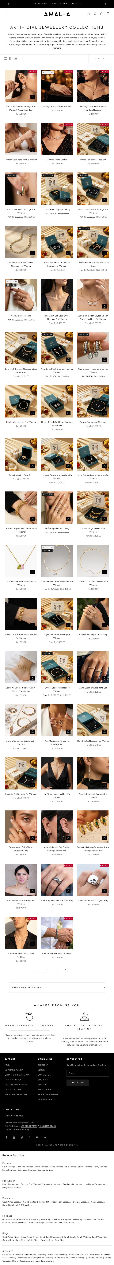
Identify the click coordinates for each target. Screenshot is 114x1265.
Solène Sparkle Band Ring (57, 528)
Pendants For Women (73, 1184)
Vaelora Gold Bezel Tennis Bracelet (21, 159)
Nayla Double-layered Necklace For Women (93, 477)
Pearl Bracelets (64, 1201)
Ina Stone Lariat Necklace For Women (57, 796)
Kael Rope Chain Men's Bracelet (57, 953)
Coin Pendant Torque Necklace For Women (57, 583)
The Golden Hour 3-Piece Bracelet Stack (93, 264)
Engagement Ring (59, 1237)
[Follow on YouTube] (37, 1137)
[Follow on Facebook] (6, 1137)
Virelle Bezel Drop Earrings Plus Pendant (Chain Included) (21, 108)
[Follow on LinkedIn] (44, 1137)
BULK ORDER (44, 1089)
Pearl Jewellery (96, 1254)
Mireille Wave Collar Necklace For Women (93, 583)
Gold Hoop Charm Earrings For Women (21, 902)
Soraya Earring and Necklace (93, 422)
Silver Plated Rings (29, 1237)
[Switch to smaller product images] (11, 58)
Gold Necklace (8, 1219)
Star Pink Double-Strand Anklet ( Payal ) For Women (21, 689)
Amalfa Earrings (78, 1257)
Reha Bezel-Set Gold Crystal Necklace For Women (57, 317)
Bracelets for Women (51, 1184)
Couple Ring (75, 1237)
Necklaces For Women (95, 1184)
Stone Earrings (9, 1170)
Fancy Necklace (50, 1222)
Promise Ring (47, 1240)
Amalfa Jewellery (61, 1257)
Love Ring (20, 1240)
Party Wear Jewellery (57, 1254)
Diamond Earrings (25, 1166)
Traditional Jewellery (27, 1257)
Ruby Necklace (42, 1219)
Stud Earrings (71, 1166)
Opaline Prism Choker (57, 159)
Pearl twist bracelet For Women (21, 422)
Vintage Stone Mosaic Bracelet (57, 106)
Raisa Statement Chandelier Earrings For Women (57, 264)
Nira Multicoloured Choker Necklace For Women (21, 264)
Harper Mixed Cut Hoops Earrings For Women (57, 424)
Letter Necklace (35, 1222)
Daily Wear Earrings (27, 1170)
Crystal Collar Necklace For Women (57, 689)
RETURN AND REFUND (16, 1084)
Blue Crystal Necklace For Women (93, 741)
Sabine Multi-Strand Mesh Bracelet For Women (21, 636)
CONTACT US (44, 1074)
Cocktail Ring (8, 1240)
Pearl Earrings (85, 1166)
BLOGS (41, 1070)
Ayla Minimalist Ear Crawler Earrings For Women (57, 849)
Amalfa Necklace (95, 1257)
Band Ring (45, 1237)
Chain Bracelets (98, 1201)
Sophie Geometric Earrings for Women (93, 796)
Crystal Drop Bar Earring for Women (57, 636)
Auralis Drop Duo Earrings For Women (21, 211)
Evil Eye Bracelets (81, 1201)
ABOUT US (43, 1065)
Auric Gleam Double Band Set (93, 687)
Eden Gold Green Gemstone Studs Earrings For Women (93, 849)
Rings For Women (10, 1184)
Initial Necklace (19, 1222)
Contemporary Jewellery (13, 1254)
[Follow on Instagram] (13, 1137)
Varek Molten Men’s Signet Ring (93, 900)
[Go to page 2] (74, 969)
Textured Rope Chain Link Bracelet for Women (21, 530)
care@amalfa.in (25, 1122)
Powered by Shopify (66, 1145)
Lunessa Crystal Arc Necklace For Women (57, 477)
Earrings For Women (30, 1184)
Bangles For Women (11, 1187)
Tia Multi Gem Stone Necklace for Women (20, 583)
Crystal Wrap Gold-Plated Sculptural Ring (21, 849)
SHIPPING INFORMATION (17, 1074)
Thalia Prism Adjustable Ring (57, 209)
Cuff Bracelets (25, 1205)
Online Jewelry (45, 1257)
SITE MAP (42, 1084)
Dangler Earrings (45, 1170)
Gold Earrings (8, 1166)
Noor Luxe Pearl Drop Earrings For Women (57, 371)
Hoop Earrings (56, 1166)
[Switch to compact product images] (16, 58)
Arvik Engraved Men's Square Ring (57, 900)
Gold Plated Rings (10, 1237)
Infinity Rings (33, 1240)
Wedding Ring (89, 1237)
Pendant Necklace (25, 1219)
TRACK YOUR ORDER (48, 1094)
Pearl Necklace (74, 1219)
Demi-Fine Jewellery (45, 1261)
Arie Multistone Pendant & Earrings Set (57, 743)
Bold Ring (59, 1240)
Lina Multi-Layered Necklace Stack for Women (21, 371)
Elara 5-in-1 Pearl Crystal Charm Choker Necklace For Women (93, 317)
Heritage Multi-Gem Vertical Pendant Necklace (93, 108)
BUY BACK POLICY (14, 1070)
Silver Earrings (41, 1166)
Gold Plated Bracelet (11, 1201)
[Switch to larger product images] (5, 58)
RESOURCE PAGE (46, 1099)
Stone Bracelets (9, 1205)
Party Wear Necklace (78, 1254)
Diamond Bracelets (47, 1201)
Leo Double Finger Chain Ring (93, 634)
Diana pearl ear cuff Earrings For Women (93, 211)
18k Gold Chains (66, 1222)
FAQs (7, 1065)
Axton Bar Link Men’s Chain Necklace (21, 955)
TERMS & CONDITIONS (16, 1094)
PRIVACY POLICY (13, 1079)
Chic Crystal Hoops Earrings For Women (93, 371)
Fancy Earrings (100, 1166)
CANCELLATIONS (13, 1089)
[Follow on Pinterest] (29, 1137)
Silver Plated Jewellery (23, 1261)
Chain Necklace (89, 1219)
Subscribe (78, 1082)
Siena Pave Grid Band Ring (21, 475)
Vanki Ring (102, 1237)
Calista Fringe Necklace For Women (93, 530)
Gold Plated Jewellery (36, 1254)
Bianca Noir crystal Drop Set (93, 159)
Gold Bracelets (30, 1201)
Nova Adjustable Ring (21, 315)
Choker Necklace (58, 1219)
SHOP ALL (43, 1079)
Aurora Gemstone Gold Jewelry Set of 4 (20, 743)
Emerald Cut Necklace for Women (21, 794)
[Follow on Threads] (21, 1137)
